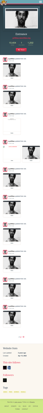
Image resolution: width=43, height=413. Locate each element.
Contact (25, 409)
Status (35, 406)
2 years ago (11, 60)
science (16, 392)
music (5, 392)
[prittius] (5, 59)
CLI (20, 406)
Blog (24, 406)
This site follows (11, 362)
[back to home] (3, 3)
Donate (13, 406)
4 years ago (11, 143)
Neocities (10, 402)
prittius (12, 59)
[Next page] (23, 336)
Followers (8, 375)
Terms (17, 409)
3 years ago (11, 88)
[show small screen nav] (40, 2)
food (10, 392)
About (6, 406)
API (29, 406)
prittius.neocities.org (21, 38)
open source (18, 402)
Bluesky (32, 402)
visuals (23, 392)
